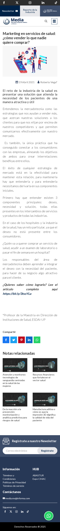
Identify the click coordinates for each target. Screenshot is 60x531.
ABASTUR (38, 475)
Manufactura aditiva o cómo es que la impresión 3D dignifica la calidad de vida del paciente (44, 415)
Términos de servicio (13, 485)
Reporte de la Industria (30, 10)
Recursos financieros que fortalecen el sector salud (43, 377)
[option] (30, 61)
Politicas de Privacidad (14, 482)
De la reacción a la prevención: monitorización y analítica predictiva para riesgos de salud (15, 415)
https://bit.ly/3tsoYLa (17, 293)
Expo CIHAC (39, 478)
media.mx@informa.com (17, 498)
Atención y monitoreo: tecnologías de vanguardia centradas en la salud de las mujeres (14, 380)
